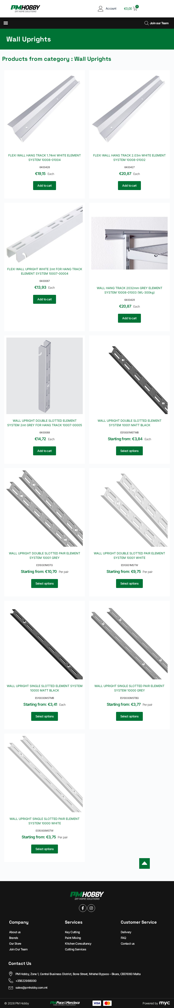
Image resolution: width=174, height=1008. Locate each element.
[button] (5, 23)
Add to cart (44, 185)
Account (111, 8)
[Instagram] (91, 908)
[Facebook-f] (83, 908)
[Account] (101, 8)
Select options (129, 451)
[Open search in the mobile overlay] (146, 23)
